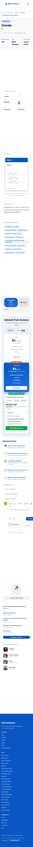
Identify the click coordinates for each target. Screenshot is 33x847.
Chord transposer (6, 787)
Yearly (20, 330)
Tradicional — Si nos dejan (13, 249)
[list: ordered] (25, 504)
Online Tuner (5, 763)
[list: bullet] (27, 504)
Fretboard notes (6, 774)
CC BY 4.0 (22, 837)
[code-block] (21, 504)
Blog (2, 828)
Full (13, 4)
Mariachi (17, 12)
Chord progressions (7, 771)
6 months (16, 400)
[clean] (10, 506)
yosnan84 (21, 110)
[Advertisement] (16, 69)
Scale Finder (4, 792)
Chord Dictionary (6, 789)
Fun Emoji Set (9, 837)
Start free (16, 357)
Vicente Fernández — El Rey (13, 233)
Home (2, 12)
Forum (3, 817)
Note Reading (5, 802)
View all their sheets (16, 598)
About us (4, 823)
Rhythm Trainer (5, 810)
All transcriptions (6, 748)
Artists (3, 743)
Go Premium (16, 388)
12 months (23, 400)
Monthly (10, 330)
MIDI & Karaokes (6, 760)
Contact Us (4, 825)
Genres (3, 740)
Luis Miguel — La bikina (12, 226)
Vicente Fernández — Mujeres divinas (16, 230)
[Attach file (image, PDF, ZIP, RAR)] (14, 518)
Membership (4, 820)
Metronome (4, 758)
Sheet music (9, 12)
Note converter (5, 779)
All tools (3, 766)
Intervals (3, 776)
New (2, 735)
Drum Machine (5, 805)
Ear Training (4, 800)
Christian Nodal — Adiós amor (14, 237)
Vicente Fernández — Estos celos (15, 245)
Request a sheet (16, 637)
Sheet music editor (6, 768)
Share (3, 745)
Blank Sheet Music (6, 794)
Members (4, 807)
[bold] (10, 504)
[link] (31, 504)
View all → (6, 608)
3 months (9, 400)
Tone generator (5, 784)
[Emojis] (10, 518)
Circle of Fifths (5, 797)
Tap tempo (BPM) (6, 781)
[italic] (12, 504)
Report (25, 302)
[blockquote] (19, 504)
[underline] (15, 504)
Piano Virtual (5, 755)
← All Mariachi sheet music (9, 15)
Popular (3, 737)
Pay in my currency (16, 428)
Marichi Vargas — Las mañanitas (15, 252)
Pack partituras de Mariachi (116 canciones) (14, 241)
